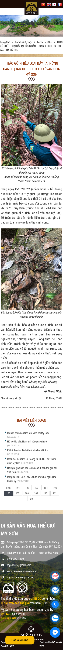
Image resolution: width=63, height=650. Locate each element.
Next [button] (60, 26)
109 (36, 493)
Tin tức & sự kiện (24, 42)
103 (36, 487)
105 (55, 487)
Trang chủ (5, 42)
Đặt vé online (20, 640)
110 (45, 493)
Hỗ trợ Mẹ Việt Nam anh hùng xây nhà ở (27, 441)
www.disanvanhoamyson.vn (22, 571)
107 (17, 493)
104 (46, 487)
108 (27, 493)
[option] (31, 26)
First (8, 487)
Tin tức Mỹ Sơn (45, 42)
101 (18, 487)
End (31, 498)
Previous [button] (3, 26)
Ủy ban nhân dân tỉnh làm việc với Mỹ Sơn (28, 433)
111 (55, 493)
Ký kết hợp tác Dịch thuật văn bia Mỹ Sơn (27, 450)
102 (27, 487)
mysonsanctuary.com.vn (20, 577)
